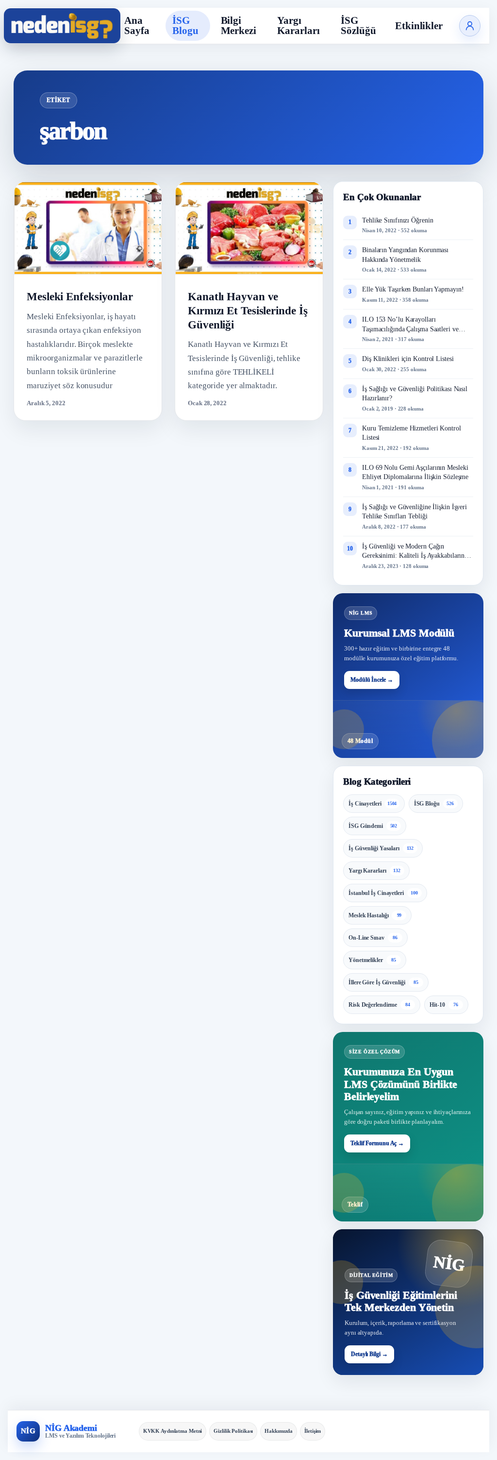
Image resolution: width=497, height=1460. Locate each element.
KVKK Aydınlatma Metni (172, 1431)
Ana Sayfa (136, 25)
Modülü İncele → (371, 679)
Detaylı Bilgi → (369, 1354)
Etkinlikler (419, 25)
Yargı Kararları (298, 25)
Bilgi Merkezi (238, 25)
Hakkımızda (279, 1431)
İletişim (312, 1431)
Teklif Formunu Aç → (377, 1143)
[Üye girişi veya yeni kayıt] (469, 25)
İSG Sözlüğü (358, 25)
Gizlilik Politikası (233, 1431)
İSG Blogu (185, 25)
